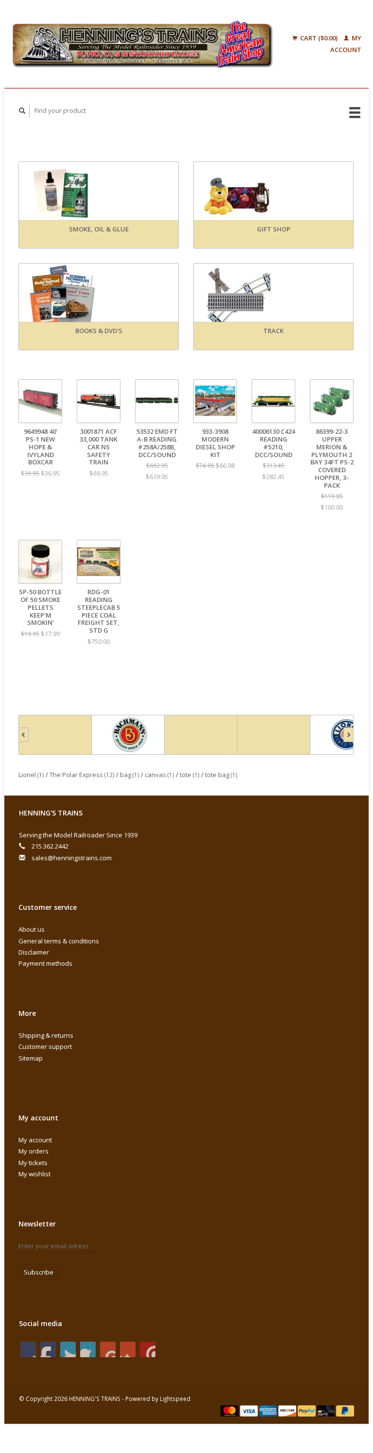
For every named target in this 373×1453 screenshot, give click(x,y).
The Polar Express (82, 774)
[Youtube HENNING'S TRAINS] (108, 1349)
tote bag (221, 774)
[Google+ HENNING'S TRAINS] (68, 1349)
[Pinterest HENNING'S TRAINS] (88, 1349)
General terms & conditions (58, 941)
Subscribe (38, 1272)
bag (129, 774)
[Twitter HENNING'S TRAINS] (48, 1349)
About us (31, 929)
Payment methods (45, 963)
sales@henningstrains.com (72, 857)
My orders (33, 1151)
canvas (159, 774)
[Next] (348, 734)
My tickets (33, 1162)
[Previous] (23, 734)
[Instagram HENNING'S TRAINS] (147, 1349)
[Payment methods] (230, 1410)
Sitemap (30, 1058)
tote (190, 774)
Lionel (31, 774)
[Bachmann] (127, 734)
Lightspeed (175, 1398)
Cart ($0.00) (319, 38)
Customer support (45, 1046)
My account (35, 1139)
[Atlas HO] (54, 734)
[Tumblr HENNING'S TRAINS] (128, 1349)
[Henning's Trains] (142, 44)
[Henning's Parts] (200, 734)
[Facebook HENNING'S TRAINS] (28, 1349)
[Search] (22, 111)
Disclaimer (33, 952)
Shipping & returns (45, 1035)
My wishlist (34, 1173)
